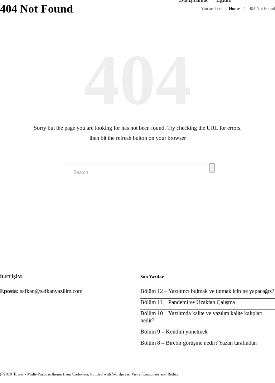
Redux (173, 374)
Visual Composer (145, 374)
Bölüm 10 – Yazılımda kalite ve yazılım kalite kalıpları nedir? (201, 316)
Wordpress (120, 374)
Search (212, 167)
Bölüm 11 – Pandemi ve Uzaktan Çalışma (187, 302)
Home (234, 8)
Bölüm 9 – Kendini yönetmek (174, 331)
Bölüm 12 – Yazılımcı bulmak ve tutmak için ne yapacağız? (207, 291)
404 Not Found (262, 8)
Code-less (80, 374)
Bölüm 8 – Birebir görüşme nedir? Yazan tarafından (198, 343)
